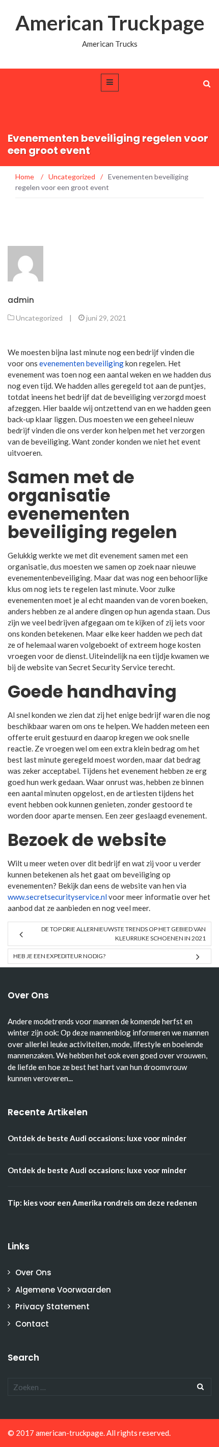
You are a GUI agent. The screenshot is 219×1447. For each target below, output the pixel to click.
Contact (32, 1323)
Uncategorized (39, 317)
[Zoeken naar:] (109, 1387)
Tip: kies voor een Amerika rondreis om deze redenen (102, 1202)
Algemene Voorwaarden (63, 1289)
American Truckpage (109, 23)
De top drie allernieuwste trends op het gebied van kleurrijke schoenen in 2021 (123, 933)
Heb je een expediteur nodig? (59, 956)
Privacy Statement (52, 1306)
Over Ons (33, 1272)
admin (21, 300)
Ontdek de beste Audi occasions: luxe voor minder (97, 1138)
